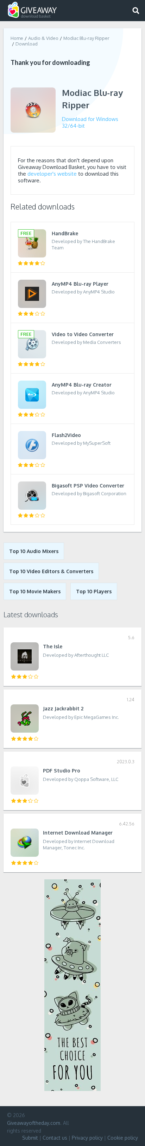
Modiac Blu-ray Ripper (86, 38)
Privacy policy (87, 1138)
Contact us (55, 1138)
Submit (30, 1138)
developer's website (52, 173)
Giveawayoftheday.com (33, 1123)
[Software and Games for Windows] (32, 10)
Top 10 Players (94, 591)
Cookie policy (122, 1138)
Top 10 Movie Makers (35, 591)
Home (17, 38)
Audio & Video (43, 38)
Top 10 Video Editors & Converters (51, 571)
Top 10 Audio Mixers (33, 551)
